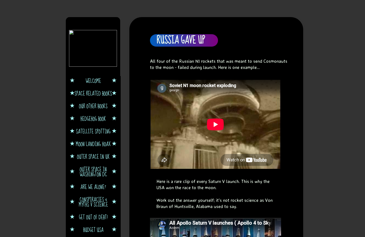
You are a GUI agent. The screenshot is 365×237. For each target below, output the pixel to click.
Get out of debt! (93, 216)
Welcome (93, 80)
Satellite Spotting (93, 131)
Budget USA (93, 229)
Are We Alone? (93, 186)
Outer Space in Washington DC (93, 171)
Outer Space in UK (93, 156)
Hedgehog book (93, 118)
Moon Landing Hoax (93, 143)
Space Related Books (93, 93)
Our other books (93, 105)
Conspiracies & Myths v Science (93, 202)
